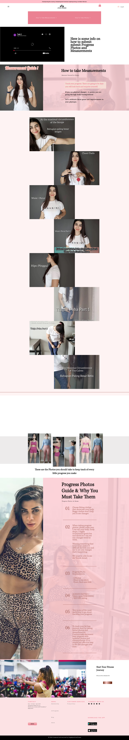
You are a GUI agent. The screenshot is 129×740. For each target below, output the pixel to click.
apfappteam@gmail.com (34, 705)
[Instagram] (99, 703)
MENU (53, 702)
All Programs (55, 711)
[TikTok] (91, 703)
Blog (52, 717)
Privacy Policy (71, 704)
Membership (55, 704)
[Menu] (8, 6)
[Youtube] (94, 703)
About (53, 722)
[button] (100, 5)
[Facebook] (89, 703)
